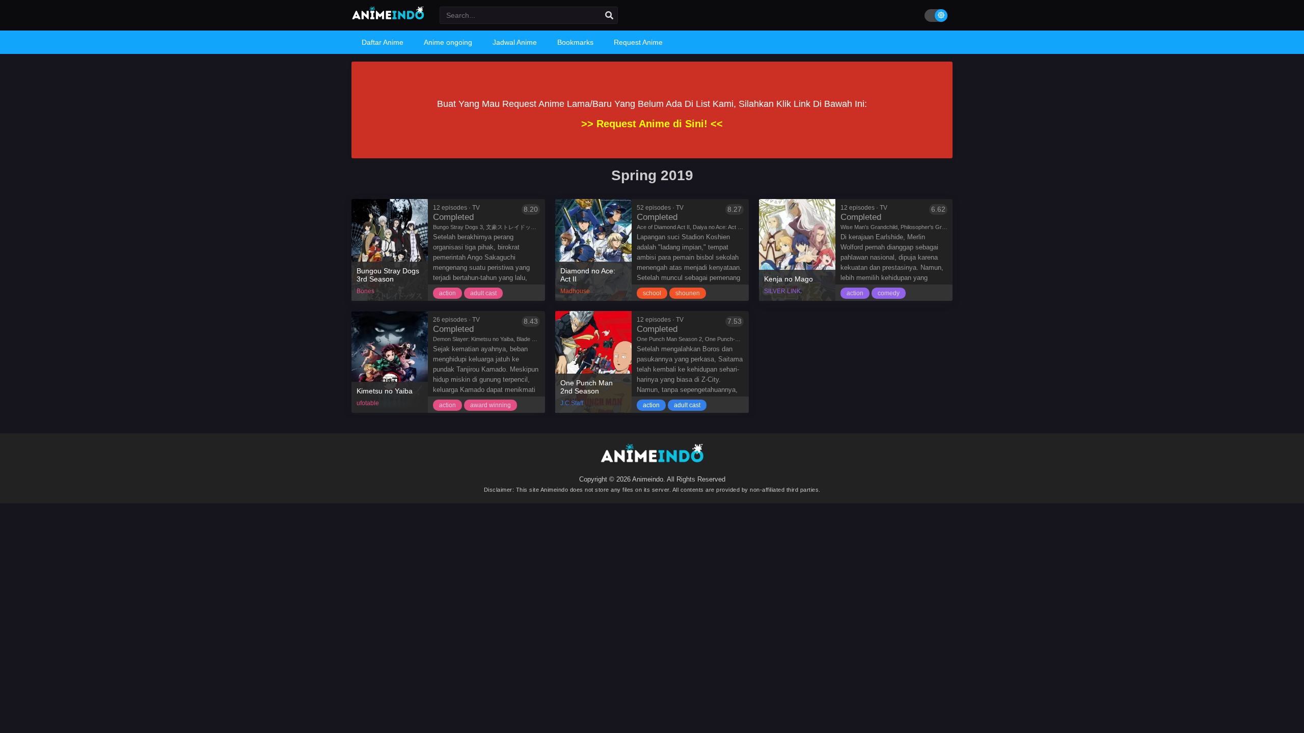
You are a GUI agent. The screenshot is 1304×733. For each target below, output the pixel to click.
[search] (609, 16)
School (652, 293)
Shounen (687, 293)
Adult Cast (483, 293)
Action (447, 293)
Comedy (889, 293)
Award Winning (490, 405)
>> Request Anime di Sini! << (652, 123)
